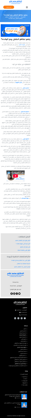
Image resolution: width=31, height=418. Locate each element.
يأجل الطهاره (18, 82)
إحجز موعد (8, 7)
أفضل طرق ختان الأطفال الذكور (22, 240)
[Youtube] (25, 318)
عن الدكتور (25, 377)
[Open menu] (27, 7)
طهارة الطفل (22, 45)
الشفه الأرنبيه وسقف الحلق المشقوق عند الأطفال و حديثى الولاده (13, 395)
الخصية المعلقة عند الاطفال (23, 263)
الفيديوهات (25, 381)
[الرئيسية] (15, 2)
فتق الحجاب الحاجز (21, 347)
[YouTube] (19, 293)
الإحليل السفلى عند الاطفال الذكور (22, 267)
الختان (25, 329)
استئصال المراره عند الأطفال (20, 361)
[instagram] (14, 293)
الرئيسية (23, 17)
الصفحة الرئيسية (24, 374)
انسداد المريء (23, 353)
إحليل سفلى (25, 88)
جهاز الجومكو (25, 198)
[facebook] (11, 293)
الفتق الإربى (25, 139)
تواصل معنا (25, 385)
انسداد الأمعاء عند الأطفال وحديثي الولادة (17, 366)
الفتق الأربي (23, 339)
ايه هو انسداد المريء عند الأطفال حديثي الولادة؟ (12, 403)
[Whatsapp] (17, 293)
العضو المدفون (25, 112)
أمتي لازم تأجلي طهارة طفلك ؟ (23, 244)
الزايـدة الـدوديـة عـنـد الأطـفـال (20, 345)
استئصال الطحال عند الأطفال (20, 360)
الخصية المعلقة (22, 333)
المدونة (24, 383)
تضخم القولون (22, 355)
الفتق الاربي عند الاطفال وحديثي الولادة (20, 260)
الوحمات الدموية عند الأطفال (20, 343)
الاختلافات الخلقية (14, 17)
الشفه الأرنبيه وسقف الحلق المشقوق (18, 357)
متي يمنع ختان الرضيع (25, 247)
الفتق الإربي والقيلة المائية (24, 250)
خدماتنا (25, 379)
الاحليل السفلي (23, 331)
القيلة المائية (22, 335)
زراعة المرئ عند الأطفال (20, 364)
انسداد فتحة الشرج (22, 351)
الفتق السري (23, 341)
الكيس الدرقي (23, 349)
